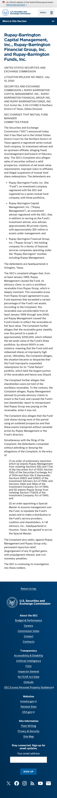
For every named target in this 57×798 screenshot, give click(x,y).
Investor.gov (27, 701)
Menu (43, 12)
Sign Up (28, 771)
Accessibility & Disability (28, 655)
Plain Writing (28, 725)
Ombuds (29, 682)
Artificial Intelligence (28, 660)
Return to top (28, 588)
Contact (28, 636)
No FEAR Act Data (28, 676)
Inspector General (28, 671)
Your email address (28, 753)
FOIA (28, 666)
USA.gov (27, 711)
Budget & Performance (28, 620)
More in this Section (14, 21)
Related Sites (29, 706)
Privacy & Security (28, 731)
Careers (28, 625)
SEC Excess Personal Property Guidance (28, 687)
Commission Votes (28, 631)
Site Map (28, 736)
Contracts (28, 641)
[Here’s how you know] (28, 4)
